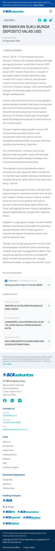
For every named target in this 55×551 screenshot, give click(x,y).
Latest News (8, 450)
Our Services (8, 446)
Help (5, 463)
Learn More (39, 5)
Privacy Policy (29, 547)
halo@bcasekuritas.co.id (15, 429)
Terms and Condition (11, 547)
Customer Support (11, 467)
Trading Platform (10, 454)
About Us (7, 441)
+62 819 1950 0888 (12, 422)
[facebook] (39, 20)
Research (7, 458)
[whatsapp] (45, 20)
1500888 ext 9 (10, 415)
